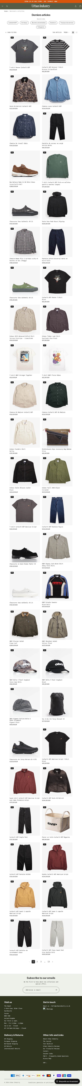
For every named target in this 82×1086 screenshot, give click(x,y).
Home (6, 11)
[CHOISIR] (37, 63)
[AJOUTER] (69, 444)
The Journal (47, 1041)
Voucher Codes (48, 1053)
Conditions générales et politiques (41, 1082)
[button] (66, 32)
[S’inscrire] (56, 990)
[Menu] (2, 6)
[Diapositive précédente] (45, 50)
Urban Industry (15, 1082)
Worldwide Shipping (11, 1044)
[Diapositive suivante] (69, 50)
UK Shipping (8, 1039)
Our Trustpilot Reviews (51, 1048)
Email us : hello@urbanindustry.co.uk (56, 1006)
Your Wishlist (48, 1044)
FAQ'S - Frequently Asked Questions (56, 1056)
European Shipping (10, 1041)
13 (49, 962)
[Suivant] (52, 962)
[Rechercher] (7, 6)
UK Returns (8, 1046)
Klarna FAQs (47, 1058)
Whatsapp (50, 1009)
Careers (45, 1051)
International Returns (12, 1048)
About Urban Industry (50, 1039)
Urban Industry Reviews (51, 1046)
